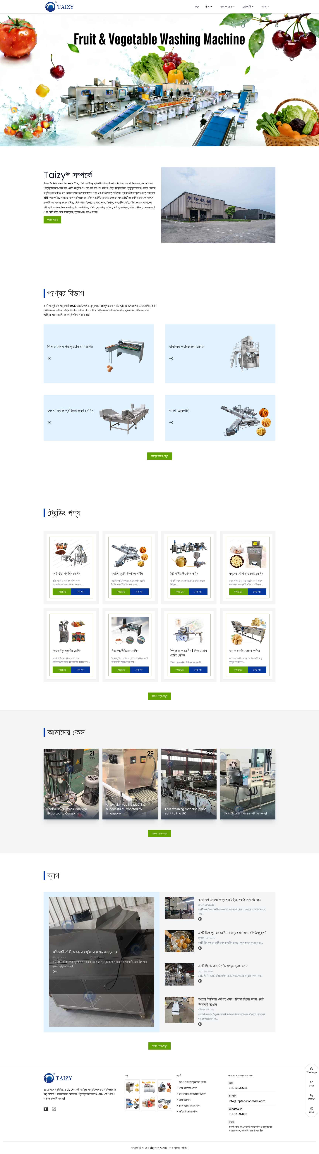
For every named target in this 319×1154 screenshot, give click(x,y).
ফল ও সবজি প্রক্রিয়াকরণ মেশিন (70, 411)
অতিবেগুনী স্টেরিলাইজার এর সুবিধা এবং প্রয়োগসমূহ (83, 952)
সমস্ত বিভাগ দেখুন (159, 456)
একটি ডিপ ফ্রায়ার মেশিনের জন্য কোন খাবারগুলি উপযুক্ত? (232, 932)
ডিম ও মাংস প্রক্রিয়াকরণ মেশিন (70, 347)
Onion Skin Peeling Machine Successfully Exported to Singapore (125, 809)
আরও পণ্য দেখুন (159, 696)
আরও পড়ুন (52, 220)
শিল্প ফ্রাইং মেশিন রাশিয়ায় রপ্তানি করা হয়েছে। (245, 813)
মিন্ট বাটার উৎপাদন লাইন (184, 573)
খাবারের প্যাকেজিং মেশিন (186, 347)
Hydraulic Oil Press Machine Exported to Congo (67, 811)
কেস (51, 755)
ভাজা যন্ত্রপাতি (179, 411)
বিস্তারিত (62, 592)
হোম (197, 6)
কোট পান (80, 592)
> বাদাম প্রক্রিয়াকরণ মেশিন (188, 1106)
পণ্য (207, 6)
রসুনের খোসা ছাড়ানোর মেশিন (246, 573)
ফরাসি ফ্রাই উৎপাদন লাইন (127, 573)
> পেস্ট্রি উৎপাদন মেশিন (186, 1111)
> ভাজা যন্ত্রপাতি (183, 1100)
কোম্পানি (247, 6)
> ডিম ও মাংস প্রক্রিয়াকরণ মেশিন (191, 1082)
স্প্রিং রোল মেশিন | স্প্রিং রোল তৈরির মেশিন (188, 653)
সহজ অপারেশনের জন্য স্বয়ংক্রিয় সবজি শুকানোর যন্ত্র (229, 899)
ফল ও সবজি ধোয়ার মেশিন (244, 651)
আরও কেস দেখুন (159, 833)
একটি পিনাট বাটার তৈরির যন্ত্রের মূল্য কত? (223, 966)
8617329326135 (238, 1088)
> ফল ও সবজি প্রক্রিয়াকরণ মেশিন (191, 1094)
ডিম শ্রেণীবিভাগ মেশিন (125, 651)
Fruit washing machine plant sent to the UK (185, 811)
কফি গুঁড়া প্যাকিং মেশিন (66, 573)
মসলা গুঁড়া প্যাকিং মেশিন (67, 651)
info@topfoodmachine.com (247, 1101)
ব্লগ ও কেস (226, 6)
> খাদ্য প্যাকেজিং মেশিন (186, 1088)
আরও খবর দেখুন (159, 1046)
